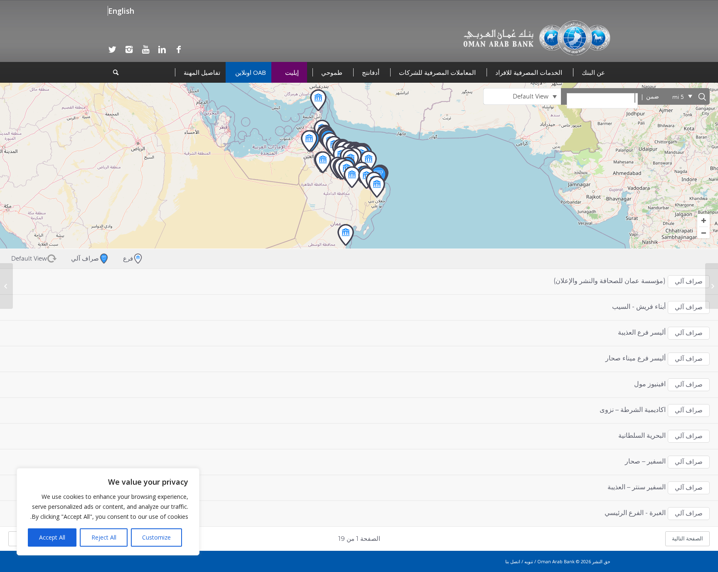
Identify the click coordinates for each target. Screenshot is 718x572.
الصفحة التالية (687, 538)
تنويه (528, 561)
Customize (156, 537)
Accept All (52, 537)
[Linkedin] (162, 49)
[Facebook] (178, 49)
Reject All (103, 537)
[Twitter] (112, 49)
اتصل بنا (512, 561)
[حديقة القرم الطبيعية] (711, 286)
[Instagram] (128, 49)
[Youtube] (145, 49)
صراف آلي (689, 281)
